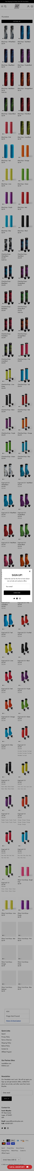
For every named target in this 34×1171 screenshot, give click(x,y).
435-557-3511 (20, 1167)
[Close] (30, 571)
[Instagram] (20, 598)
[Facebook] (17, 598)
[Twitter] (14, 598)
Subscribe (17, 593)
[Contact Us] (27, 1167)
